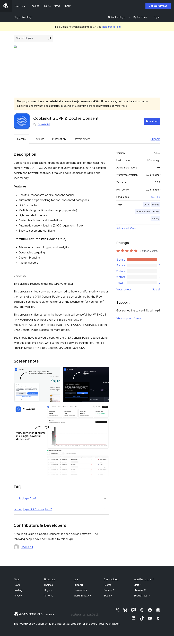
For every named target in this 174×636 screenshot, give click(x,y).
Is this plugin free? (25, 498)
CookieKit (44, 124)
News (17, 584)
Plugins (48, 590)
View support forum (128, 318)
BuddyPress (142, 595)
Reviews (39, 139)
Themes (48, 584)
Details (21, 139)
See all (156, 289)
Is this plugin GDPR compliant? (33, 509)
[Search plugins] (49, 38)
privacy (155, 218)
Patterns (48, 595)
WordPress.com (144, 579)
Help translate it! (111, 26)
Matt (138, 584)
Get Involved (111, 579)
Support (155, 139)
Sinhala (50, 614)
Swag (108, 595)
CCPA (146, 204)
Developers (80, 590)
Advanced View (126, 228)
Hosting (18, 590)
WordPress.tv (83, 595)
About (17, 579)
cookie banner (143, 211)
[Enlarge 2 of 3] (104, 371)
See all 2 (155, 197)
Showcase (49, 579)
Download (152, 121)
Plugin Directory (23, 17)
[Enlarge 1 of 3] (55, 371)
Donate (109, 590)
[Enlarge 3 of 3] (104, 409)
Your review (123, 289)
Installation (59, 139)
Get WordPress (158, 5)
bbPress (140, 590)
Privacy (18, 595)
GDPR (156, 211)
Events (107, 584)
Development (82, 139)
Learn (77, 579)
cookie (155, 204)
